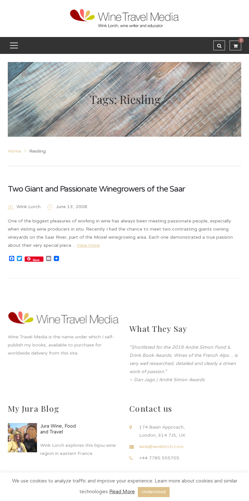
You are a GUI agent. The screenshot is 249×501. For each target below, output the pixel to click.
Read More (122, 492)
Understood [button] (154, 492)
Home (14, 151)
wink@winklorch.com (161, 446)
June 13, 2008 (71, 206)
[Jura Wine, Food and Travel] (22, 437)
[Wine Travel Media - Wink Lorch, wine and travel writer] (124, 18)
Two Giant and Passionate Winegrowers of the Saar (96, 189)
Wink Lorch (29, 206)
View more (88, 245)
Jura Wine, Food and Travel (58, 429)
